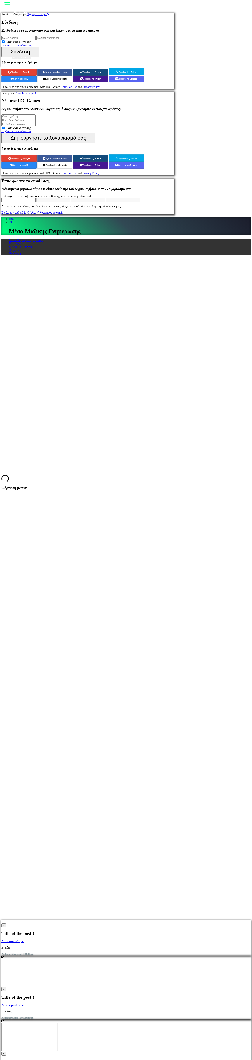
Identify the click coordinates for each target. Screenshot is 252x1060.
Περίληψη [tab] (15, 253)
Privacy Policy (91, 86)
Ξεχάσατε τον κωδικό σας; (17, 45)
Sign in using (20, 72)
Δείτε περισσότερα (12, 941)
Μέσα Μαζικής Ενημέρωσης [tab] (26, 240)
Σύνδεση (20, 52)
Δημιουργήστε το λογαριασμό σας (48, 138)
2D (24, 954)
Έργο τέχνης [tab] (16, 243)
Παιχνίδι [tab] (14, 250)
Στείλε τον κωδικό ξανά (15, 212)
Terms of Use (69, 86)
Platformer (6, 954)
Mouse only (17, 954)
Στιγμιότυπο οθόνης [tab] (20, 246)
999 (11, 222)
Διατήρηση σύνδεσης (18, 41)
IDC (11, 218)
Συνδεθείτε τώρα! (25, 93)
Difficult (29, 954)
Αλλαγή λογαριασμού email (46, 212)
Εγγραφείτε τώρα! (37, 14)
